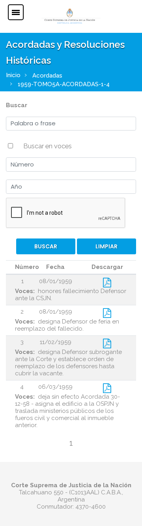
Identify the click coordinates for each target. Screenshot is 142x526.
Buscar (16, 105)
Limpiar (106, 246)
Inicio (13, 75)
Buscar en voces (47, 146)
